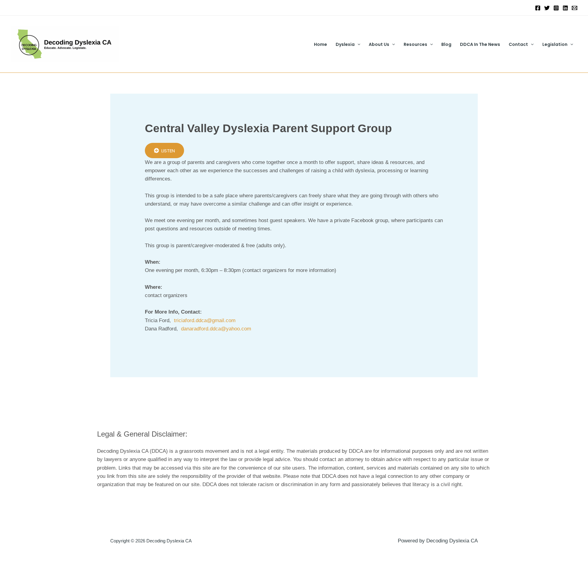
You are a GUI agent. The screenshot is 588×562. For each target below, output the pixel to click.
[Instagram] (556, 8)
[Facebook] (538, 8)
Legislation (554, 44)
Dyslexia (345, 44)
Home (320, 44)
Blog (446, 44)
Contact (518, 44)
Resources (415, 44)
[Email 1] (574, 8)
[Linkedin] (565, 8)
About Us (379, 44)
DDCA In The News (480, 44)
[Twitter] (547, 8)
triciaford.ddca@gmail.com (205, 320)
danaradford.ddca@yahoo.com (216, 329)
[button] (357, 44)
